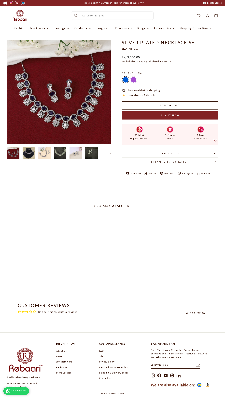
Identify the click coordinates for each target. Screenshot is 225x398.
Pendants (81, 28)
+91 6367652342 (16, 386)
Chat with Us (19, 390)
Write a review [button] (195, 313)
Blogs (59, 356)
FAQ (101, 350)
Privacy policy (107, 361)
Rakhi (18, 28)
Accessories (163, 28)
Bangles (102, 28)
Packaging (61, 367)
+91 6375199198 (27, 383)
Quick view (32, 262)
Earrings (60, 28)
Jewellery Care (64, 361)
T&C (101, 356)
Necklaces (38, 28)
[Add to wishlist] (215, 140)
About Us (61, 350)
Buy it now (170, 115)
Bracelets (122, 28)
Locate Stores (214, 2)
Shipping (142, 61)
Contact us (105, 378)
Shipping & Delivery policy (113, 372)
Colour (132, 73)
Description (170, 153)
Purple (133, 79)
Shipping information (170, 161)
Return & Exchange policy (113, 367)
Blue (125, 79)
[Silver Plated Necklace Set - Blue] (29, 278)
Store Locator (63, 372)
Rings (141, 28)
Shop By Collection (194, 28)
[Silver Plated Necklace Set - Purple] (34, 278)
